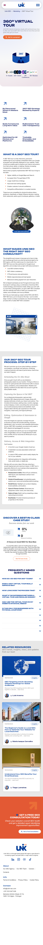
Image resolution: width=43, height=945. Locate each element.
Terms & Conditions (9, 880)
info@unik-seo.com (9, 888)
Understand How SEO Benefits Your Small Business (21, 775)
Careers (31, 869)
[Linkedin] (13, 859)
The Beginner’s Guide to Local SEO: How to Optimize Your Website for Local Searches (20, 729)
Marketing (16, 11)
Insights (34, 678)
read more (21, 689)
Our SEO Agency (8, 869)
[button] (37, 5)
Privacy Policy (23, 880)
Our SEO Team (22, 869)
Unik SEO (8, 11)
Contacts (6, 872)
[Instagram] (18, 859)
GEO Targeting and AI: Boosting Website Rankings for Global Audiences (19, 683)
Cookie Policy (34, 880)
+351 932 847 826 (9, 891)
